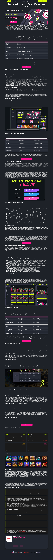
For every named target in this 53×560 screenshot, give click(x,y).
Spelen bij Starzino (26, 66)
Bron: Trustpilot (23, 440)
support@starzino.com (22, 531)
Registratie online (26, 243)
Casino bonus (22, 1)
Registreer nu (13, 21)
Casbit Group (35, 557)
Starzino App (26, 1)
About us (27, 556)
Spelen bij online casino (26, 424)
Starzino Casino (15, 1)
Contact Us (23, 556)
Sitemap (30, 556)
